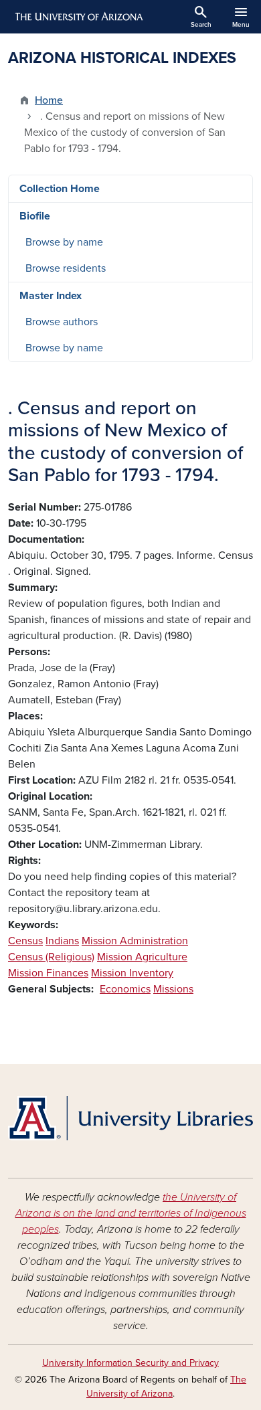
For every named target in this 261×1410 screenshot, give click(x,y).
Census (25, 941)
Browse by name (64, 242)
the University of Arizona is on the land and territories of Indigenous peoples (130, 1213)
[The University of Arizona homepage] (78, 16)
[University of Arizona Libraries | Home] (130, 1118)
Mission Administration (135, 941)
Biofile (34, 216)
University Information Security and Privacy (130, 1363)
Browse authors (61, 322)
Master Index (50, 295)
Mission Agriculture (142, 957)
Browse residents (65, 268)
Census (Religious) (51, 957)
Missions (173, 989)
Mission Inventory (132, 973)
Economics (125, 989)
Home (49, 100)
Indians (62, 941)
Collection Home (59, 188)
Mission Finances (48, 973)
